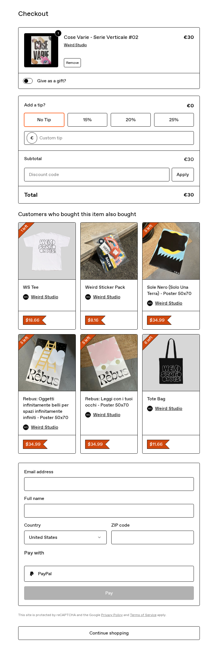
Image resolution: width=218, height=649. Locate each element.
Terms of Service (143, 615)
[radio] (109, 574)
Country (32, 525)
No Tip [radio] (44, 119)
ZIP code (120, 525)
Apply (183, 174)
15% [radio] (87, 119)
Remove (72, 63)
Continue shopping (109, 633)
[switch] (28, 81)
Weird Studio (75, 45)
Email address (38, 471)
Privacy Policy (112, 615)
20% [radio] (131, 119)
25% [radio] (174, 119)
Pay (109, 593)
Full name (34, 498)
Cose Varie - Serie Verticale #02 (101, 37)
